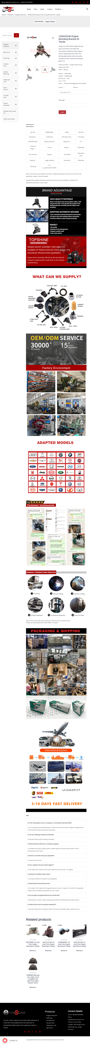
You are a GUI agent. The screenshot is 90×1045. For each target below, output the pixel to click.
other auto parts (77, 56)
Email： (61, 87)
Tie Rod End (50, 1020)
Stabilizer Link (51, 1025)
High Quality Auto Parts (70, 53)
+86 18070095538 (27, 2)
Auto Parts (65, 49)
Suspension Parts (64, 58)
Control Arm (50, 1023)
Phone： (76, 87)
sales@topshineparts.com (12, 2)
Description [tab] (30, 126)
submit (62, 112)
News (35, 9)
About (42, 9)
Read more (33, 950)
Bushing (49, 1018)
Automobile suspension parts (68, 51)
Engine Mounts (50, 21)
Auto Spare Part (74, 49)
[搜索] (16, 35)
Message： (62, 100)
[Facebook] (76, 2)
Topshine (73, 58)
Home (29, 9)
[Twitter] (72, 2)
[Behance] (84, 2)
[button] (62, 9)
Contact (49, 9)
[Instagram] (80, 2)
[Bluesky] (87, 2)
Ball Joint (49, 1028)
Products (58, 9)
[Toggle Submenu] (16, 45)
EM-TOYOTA (39, 21)
